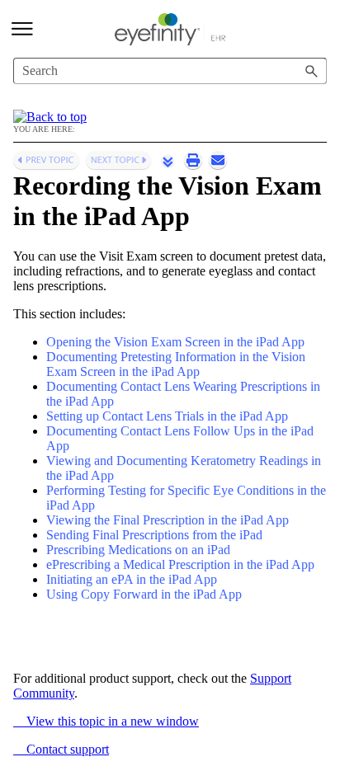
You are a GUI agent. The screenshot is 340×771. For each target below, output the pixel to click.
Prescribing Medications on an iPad (138, 550)
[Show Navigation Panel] (22, 29)
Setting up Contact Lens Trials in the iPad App (167, 416)
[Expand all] (167, 161)
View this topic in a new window (106, 721)
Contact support (61, 749)
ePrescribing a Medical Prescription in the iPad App (180, 564)
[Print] (193, 160)
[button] (312, 71)
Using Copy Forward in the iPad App (144, 594)
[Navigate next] (118, 160)
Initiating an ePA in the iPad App (131, 579)
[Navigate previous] (46, 160)
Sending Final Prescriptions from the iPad (154, 535)
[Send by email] (218, 160)
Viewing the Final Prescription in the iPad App (167, 520)
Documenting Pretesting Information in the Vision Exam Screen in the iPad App (175, 364)
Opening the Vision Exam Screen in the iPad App (175, 342)
